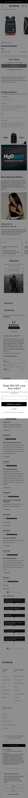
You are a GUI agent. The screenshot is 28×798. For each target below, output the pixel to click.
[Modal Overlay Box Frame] (14, 399)
